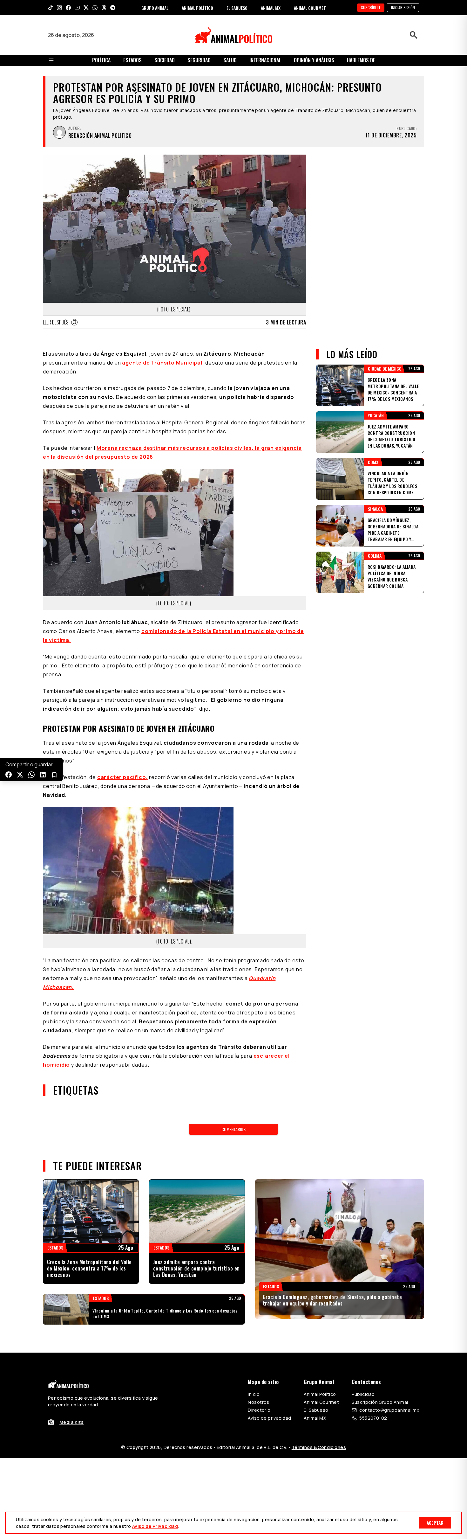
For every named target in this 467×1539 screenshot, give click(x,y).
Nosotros (258, 1402)
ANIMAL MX (271, 7)
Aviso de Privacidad (155, 1526)
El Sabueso (316, 1410)
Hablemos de (361, 60)
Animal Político (320, 1394)
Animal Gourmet (321, 1402)
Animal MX (315, 1418)
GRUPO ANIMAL (154, 7)
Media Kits (71, 1422)
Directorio (259, 1410)
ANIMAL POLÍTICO (197, 7)
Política (101, 60)
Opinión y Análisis (314, 60)
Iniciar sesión (403, 7)
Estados (132, 60)
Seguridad (199, 60)
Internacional (265, 60)
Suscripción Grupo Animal (380, 1402)
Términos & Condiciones (319, 1447)
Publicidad (363, 1394)
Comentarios (233, 1129)
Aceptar (435, 1522)
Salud (230, 60)
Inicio (254, 1394)
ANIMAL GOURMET (310, 7)
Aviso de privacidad (269, 1418)
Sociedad (164, 60)
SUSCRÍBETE (371, 7)
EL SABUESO (237, 7)
